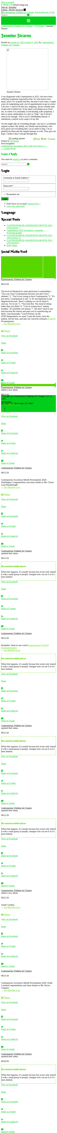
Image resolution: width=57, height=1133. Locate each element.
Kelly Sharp (12, 245)
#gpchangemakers (9, 648)
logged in (17, 159)
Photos (7, 331)
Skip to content (7, 2)
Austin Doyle (8, 148)
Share (3, 343)
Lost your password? (16, 206)
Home (9, 408)
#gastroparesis (34, 645)
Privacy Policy (13, 411)
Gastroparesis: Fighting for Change (16, 279)
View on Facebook (9, 336)
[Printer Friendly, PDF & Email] (44, 139)
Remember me (13, 194)
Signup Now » (34, 204)
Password (8, 186)
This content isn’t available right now (13, 566)
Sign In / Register (8, 7)
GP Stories (14, 141)
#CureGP (51, 319)
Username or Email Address (16, 178)
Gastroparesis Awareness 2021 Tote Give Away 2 (24, 146)
